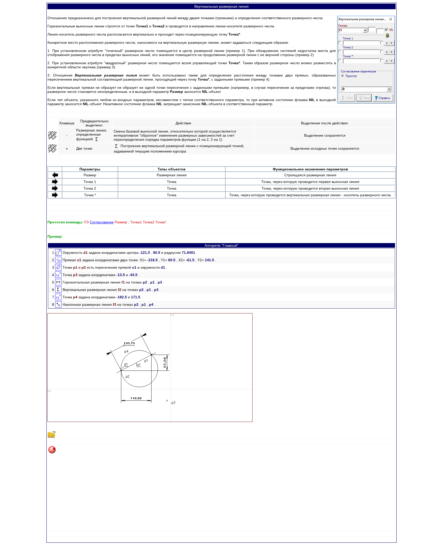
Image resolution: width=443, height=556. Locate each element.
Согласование (102, 222)
